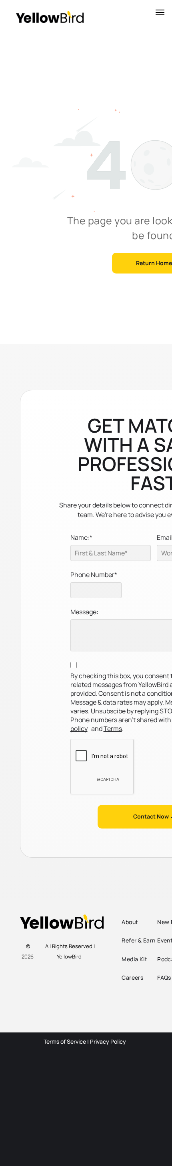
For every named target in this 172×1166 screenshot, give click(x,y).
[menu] (160, 12)
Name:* (81, 537)
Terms (113, 728)
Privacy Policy (108, 1041)
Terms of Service (65, 1041)
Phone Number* (93, 574)
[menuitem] (144, 921)
